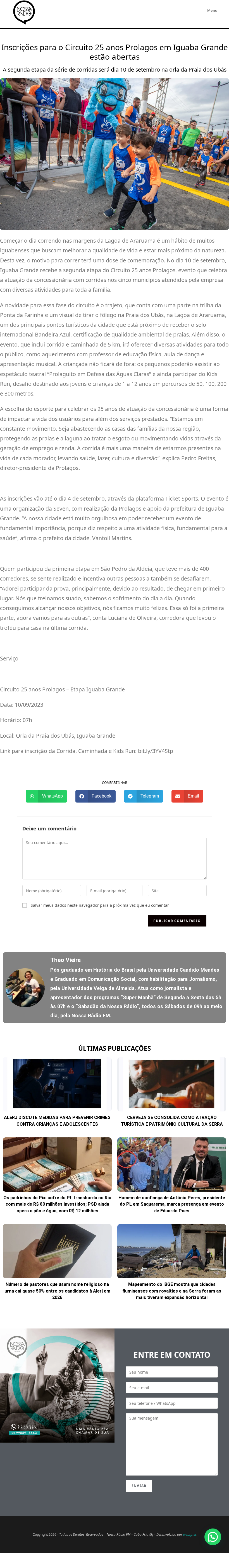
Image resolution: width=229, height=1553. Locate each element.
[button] (46, 796)
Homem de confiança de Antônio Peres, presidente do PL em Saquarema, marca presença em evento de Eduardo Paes (171, 1204)
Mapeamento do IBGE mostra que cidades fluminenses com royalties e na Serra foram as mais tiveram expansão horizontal (171, 1291)
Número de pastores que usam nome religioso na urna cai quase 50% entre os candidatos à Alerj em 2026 (57, 1291)
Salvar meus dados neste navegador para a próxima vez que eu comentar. (100, 905)
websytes (190, 1534)
